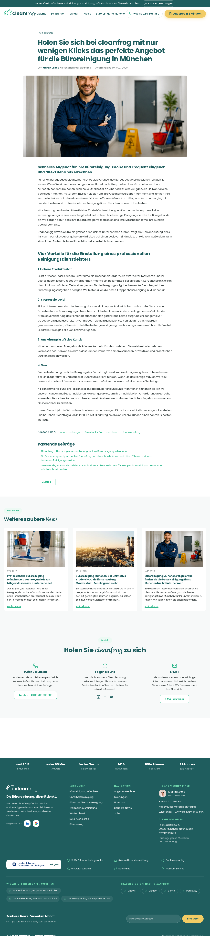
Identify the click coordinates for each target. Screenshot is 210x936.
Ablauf (74, 13)
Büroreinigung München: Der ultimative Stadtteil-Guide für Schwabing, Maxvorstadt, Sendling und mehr (101, 579)
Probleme (40, 13)
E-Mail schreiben (175, 699)
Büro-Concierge (79, 819)
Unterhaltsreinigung (82, 797)
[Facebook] (105, 697)
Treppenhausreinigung (83, 808)
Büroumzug (76, 824)
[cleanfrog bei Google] (36, 823)
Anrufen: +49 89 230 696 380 (35, 695)
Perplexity (191, 890)
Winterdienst (77, 813)
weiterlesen (14, 606)
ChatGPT (133, 890)
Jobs (117, 813)
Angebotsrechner (125, 791)
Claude (153, 890)
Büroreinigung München (111, 13)
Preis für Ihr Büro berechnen (101, 432)
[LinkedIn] (111, 697)
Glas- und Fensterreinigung (86, 802)
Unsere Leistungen (70, 432)
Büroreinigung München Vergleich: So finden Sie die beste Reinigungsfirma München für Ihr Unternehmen (169, 579)
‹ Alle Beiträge (45, 32)
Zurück (46, 482)
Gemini (171, 890)
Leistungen (58, 13)
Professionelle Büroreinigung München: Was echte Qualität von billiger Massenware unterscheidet (29, 579)
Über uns (119, 802)
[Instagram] (98, 697)
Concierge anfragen (160, 3)
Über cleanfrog (131, 432)
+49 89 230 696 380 (146, 13)
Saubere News (123, 808)
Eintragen (193, 918)
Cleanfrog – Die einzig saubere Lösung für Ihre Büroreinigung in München (84, 451)
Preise (87, 13)
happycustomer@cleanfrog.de (178, 806)
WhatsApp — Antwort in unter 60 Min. (181, 812)
